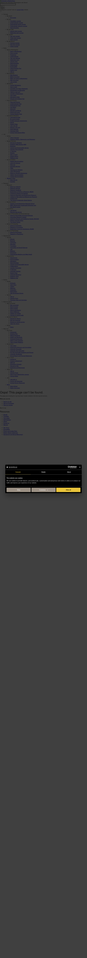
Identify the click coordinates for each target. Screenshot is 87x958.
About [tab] (69, 472)
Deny (18, 490)
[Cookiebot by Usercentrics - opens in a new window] (69, 467)
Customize (42, 490)
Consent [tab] (18, 472)
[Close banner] (79, 467)
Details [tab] (43, 472)
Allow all (68, 490)
